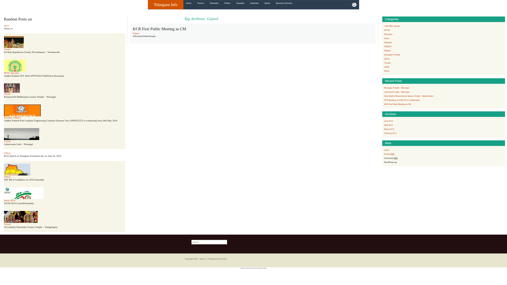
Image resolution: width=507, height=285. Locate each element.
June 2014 (388, 121)
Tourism (200, 3)
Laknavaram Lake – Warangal (18, 144)
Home (188, 3)
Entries (389, 154)
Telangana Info (165, 4)
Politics (227, 3)
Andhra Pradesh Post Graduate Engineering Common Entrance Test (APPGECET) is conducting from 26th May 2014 (60, 120)
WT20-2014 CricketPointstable (19, 203)
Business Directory (284, 3)
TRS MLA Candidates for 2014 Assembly (24, 179)
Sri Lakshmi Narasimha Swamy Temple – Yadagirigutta (30, 227)
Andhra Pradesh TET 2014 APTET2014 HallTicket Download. (34, 76)
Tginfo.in (202, 258)
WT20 (12, 200)
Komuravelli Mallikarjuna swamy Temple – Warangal (30, 97)
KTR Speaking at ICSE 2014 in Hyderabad (402, 100)
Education (214, 3)
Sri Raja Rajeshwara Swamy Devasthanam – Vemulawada (32, 52)
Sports (267, 3)
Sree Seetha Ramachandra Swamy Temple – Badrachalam (409, 96)
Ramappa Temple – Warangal (396, 87)
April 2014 (388, 125)
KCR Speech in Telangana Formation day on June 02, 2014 (32, 156)
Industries (254, 3)
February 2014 (390, 133)
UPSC (386, 67)
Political (136, 33)
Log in (386, 150)
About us (8, 28)
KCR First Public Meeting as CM (159, 29)
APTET (7, 73)
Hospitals (240, 3)
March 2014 (389, 129)
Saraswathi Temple (392, 54)
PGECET (17, 117)
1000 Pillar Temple (392, 26)
